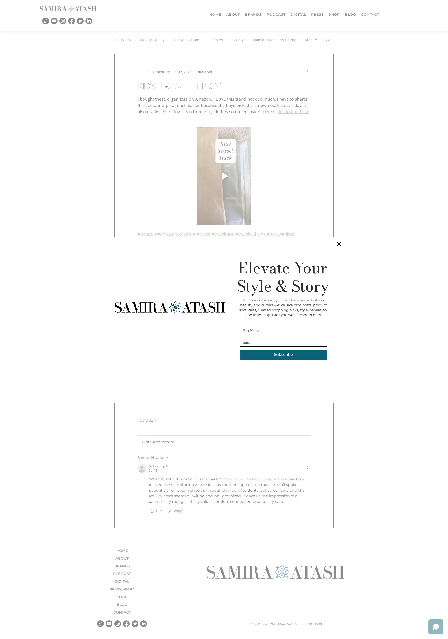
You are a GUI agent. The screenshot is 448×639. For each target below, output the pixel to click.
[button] (339, 243)
